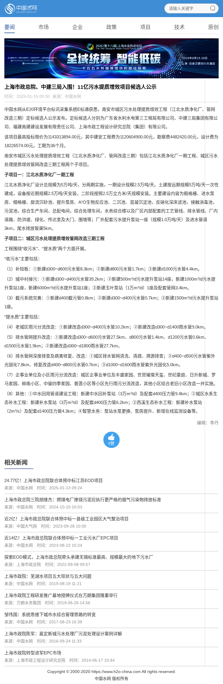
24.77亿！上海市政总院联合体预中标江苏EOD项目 (53, 480)
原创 (213, 27)
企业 (77, 27)
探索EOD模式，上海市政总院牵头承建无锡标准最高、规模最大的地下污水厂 (78, 557)
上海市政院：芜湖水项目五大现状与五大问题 (47, 576)
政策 (111, 27)
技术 (179, 27)
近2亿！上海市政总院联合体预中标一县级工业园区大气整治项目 (66, 518)
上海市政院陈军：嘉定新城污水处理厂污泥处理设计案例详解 (63, 633)
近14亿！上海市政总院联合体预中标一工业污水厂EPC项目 (61, 537)
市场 (43, 27)
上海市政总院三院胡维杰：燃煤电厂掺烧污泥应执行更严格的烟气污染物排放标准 (82, 499)
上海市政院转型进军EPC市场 (32, 652)
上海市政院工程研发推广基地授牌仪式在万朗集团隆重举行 (61, 595)
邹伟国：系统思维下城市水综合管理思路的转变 (50, 614)
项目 (145, 27)
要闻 (9, 27)
